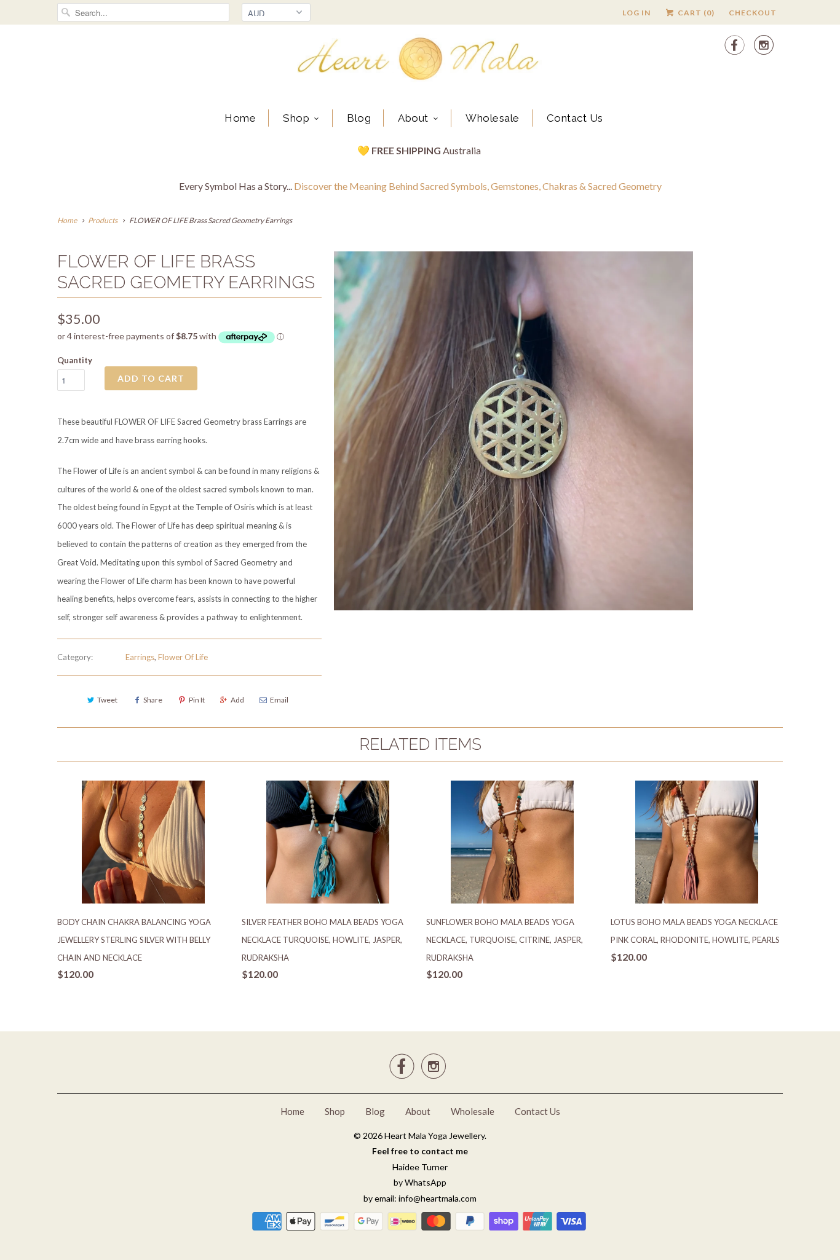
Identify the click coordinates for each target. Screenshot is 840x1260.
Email (279, 699)
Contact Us (575, 118)
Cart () (695, 12)
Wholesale (493, 118)
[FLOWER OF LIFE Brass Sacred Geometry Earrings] (513, 430)
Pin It (197, 699)
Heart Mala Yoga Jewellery (434, 1135)
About (413, 118)
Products (102, 220)
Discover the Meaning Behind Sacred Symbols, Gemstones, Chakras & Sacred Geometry (478, 186)
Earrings (139, 657)
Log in (636, 12)
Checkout (753, 12)
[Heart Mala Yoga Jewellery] (420, 61)
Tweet (107, 699)
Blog (359, 118)
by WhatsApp (420, 1182)
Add (237, 699)
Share (152, 699)
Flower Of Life (183, 657)
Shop (296, 118)
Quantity (74, 360)
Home (240, 118)
